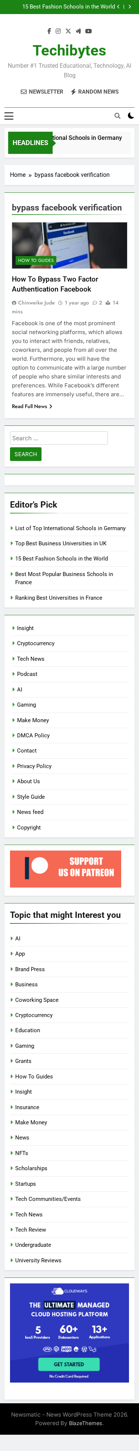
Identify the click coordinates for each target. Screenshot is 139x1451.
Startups (25, 1184)
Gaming (26, 704)
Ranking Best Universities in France (58, 598)
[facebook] (49, 31)
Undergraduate (33, 1245)
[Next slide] (130, 7)
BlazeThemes (85, 1423)
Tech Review (30, 1229)
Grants (23, 1061)
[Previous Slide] (118, 7)
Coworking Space (37, 1000)
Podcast (27, 674)
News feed (30, 812)
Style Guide (31, 797)
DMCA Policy (33, 735)
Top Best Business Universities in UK (60, 543)
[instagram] (58, 31)
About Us (28, 781)
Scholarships (31, 1168)
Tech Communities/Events (48, 1199)
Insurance (27, 1107)
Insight (25, 628)
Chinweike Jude (36, 302)
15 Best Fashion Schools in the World (68, 7)
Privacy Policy (34, 766)
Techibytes (69, 50)
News (22, 1137)
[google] (78, 31)
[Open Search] (117, 116)
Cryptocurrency (35, 643)
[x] (68, 31)
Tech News (30, 659)
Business (26, 984)
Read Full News (29, 406)
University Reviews (38, 1260)
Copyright (29, 827)
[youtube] (88, 31)
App (20, 953)
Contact (27, 750)
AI (19, 689)
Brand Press (30, 969)
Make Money (33, 720)
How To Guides (36, 260)
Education (27, 1030)
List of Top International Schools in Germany (60, 137)
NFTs (21, 1153)
